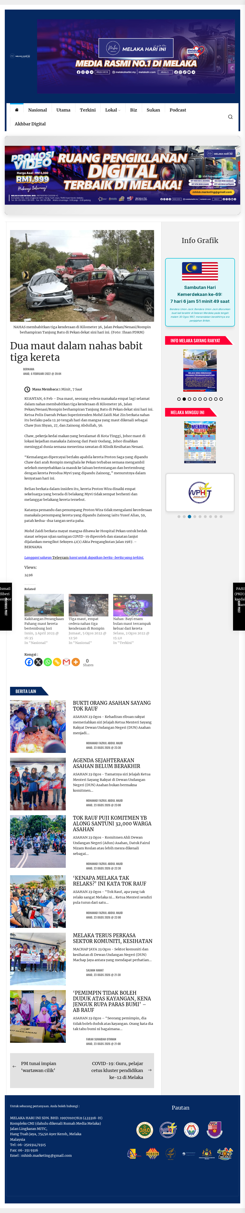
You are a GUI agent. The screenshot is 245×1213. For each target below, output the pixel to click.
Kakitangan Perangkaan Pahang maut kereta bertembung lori (44, 624)
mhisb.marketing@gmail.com (46, 1155)
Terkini (88, 110)
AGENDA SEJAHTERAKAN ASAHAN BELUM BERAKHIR (106, 763)
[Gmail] (66, 662)
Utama (63, 110)
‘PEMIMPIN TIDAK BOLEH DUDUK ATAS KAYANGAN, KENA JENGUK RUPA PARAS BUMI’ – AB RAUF (112, 1001)
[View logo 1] (179, 520)
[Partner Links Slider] (200, 496)
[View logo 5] (200, 520)
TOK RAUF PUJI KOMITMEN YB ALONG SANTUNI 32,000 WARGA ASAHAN (112, 823)
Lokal (111, 110)
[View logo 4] (194, 520)
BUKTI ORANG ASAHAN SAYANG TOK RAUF (112, 706)
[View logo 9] (221, 520)
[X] (38, 662)
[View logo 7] (210, 520)
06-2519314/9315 (31, 1145)
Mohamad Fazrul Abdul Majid (104, 743)
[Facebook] (29, 662)
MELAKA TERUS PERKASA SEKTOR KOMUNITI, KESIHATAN (112, 938)
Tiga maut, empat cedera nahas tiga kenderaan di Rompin (86, 624)
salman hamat (95, 970)
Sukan (153, 110)
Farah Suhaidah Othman (101, 1039)
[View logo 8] (215, 520)
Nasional (37, 110)
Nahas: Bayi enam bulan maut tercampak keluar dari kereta (132, 624)
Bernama (28, 369)
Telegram (60, 557)
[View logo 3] (189, 520)
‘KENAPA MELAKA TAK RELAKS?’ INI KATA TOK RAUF (109, 881)
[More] (76, 662)
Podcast (178, 110)
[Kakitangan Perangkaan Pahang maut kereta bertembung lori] (44, 605)
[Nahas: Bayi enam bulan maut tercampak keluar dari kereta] (133, 605)
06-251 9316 (28, 1150)
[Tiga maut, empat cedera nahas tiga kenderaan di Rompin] (88, 605)
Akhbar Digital (30, 124)
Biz (133, 110)
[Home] (16, 110)
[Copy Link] (57, 662)
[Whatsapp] (48, 662)
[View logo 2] (184, 520)
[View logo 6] (205, 520)
